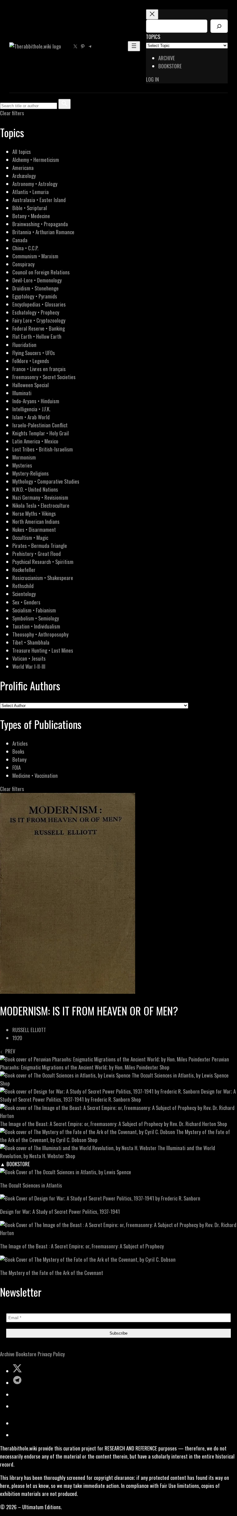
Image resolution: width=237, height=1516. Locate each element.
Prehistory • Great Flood (36, 553)
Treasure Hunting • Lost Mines (42, 650)
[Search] (219, 26)
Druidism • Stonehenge (35, 288)
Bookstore (26, 1354)
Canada (19, 240)
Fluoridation (24, 345)
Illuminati (21, 393)
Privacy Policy (51, 1354)
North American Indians (36, 521)
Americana (23, 168)
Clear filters (12, 113)
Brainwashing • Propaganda (40, 224)
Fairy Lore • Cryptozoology (38, 320)
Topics (153, 36)
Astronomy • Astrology (34, 184)
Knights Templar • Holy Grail (40, 433)
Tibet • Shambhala (30, 642)
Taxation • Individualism (36, 626)
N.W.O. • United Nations (35, 489)
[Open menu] (134, 46)
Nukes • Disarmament (34, 529)
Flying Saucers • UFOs (33, 353)
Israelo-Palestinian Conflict (40, 425)
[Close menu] (152, 14)
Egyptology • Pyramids (34, 296)
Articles (20, 743)
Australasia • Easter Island (39, 200)
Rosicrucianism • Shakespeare (42, 578)
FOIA (16, 767)
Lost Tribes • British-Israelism (42, 449)
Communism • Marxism (35, 256)
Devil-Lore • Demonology (37, 280)
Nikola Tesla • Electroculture (40, 505)
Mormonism (24, 457)
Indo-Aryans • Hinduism (35, 401)
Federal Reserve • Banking (38, 328)
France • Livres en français (39, 369)
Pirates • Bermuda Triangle (39, 545)
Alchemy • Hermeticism (35, 159)
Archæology (24, 176)
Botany (19, 759)
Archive (7, 1354)
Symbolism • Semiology (35, 618)
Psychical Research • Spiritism (42, 561)
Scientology (24, 594)
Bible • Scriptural (29, 208)
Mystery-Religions (30, 473)
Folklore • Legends (30, 361)
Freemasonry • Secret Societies (44, 377)
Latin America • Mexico (35, 441)
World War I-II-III (28, 666)
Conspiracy (23, 264)
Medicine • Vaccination (35, 775)
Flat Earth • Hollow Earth (36, 336)
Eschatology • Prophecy (35, 312)
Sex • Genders (26, 602)
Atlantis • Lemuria (30, 192)
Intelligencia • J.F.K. (31, 409)
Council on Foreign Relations (41, 272)
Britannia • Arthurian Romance (43, 232)
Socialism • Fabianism (34, 610)
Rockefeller (23, 570)
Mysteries (22, 465)
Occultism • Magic (30, 537)
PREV (9, 1051)
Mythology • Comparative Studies (45, 481)
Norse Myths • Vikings (34, 513)
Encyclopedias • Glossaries (39, 304)
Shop (164, 1067)
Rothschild (23, 586)
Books (18, 751)
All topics (21, 151)
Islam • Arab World (31, 417)
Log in (152, 79)
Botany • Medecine (31, 216)
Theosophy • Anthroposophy (40, 634)
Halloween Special (30, 385)
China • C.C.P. (25, 248)
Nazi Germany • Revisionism (40, 497)
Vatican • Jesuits (29, 658)
